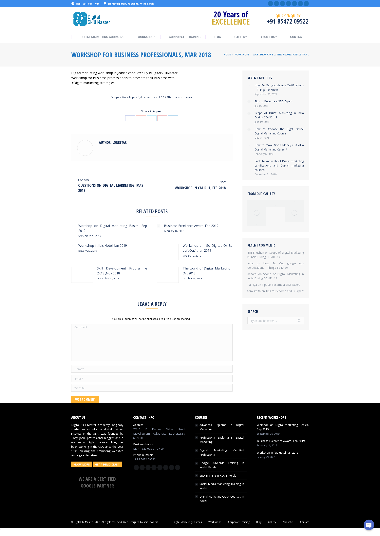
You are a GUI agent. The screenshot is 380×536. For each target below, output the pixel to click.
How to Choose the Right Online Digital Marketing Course (279, 131)
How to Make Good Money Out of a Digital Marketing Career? (279, 147)
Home (227, 54)
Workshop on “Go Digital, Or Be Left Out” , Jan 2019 (208, 248)
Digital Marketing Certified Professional (222, 452)
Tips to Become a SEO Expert (274, 101)
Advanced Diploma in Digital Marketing (222, 427)
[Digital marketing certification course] (256, 224)
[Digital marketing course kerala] (275, 205)
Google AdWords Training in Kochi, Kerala (222, 465)
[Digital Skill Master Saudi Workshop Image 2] (256, 213)
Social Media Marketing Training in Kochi (222, 486)
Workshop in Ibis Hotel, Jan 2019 (102, 245)
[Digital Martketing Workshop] (256, 202)
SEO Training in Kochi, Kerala (218, 475)
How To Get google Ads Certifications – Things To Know (279, 87)
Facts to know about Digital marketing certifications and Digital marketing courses (279, 165)
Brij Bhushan (255, 252)
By (144, 97)
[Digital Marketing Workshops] (294, 202)
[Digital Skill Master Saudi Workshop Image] (275, 202)
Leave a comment (183, 97)
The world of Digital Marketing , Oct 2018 (208, 270)
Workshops (242, 54)
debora (251, 274)
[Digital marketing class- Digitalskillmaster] (294, 213)
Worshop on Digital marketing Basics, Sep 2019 (112, 228)
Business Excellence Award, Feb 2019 (191, 226)
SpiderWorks (150, 522)
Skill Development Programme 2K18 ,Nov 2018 (122, 270)
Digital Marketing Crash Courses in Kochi (222, 499)
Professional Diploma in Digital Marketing (222, 440)
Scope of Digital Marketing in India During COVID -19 (279, 115)
